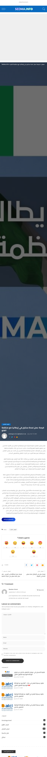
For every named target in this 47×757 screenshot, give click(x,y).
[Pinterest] (14, 437)
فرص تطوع (5, 724)
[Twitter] (12, 437)
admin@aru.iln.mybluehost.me (17, 434)
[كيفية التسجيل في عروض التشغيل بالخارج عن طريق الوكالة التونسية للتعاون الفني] (7, 675)
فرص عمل (13, 529)
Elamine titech (13, 589)
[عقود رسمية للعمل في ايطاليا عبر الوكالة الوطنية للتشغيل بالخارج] (7, 707)
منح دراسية (5, 733)
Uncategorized (6, 720)
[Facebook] (9, 437)
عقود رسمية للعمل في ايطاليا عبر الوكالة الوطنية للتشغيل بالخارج (29, 706)
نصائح (3, 737)
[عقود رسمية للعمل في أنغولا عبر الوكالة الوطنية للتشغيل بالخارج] (7, 696)
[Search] (43, 9)
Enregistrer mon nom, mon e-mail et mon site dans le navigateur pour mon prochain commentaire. (23, 654)
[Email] (17, 437)
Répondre (41, 590)
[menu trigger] (4, 9)
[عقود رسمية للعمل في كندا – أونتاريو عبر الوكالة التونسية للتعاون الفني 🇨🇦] (7, 686)
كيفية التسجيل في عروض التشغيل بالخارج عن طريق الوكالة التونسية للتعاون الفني (29, 673)
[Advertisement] (23, 37)
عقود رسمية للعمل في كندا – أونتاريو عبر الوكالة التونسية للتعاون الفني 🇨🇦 (29, 684)
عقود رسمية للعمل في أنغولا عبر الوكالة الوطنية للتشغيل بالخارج (29, 695)
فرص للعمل (6, 424)
